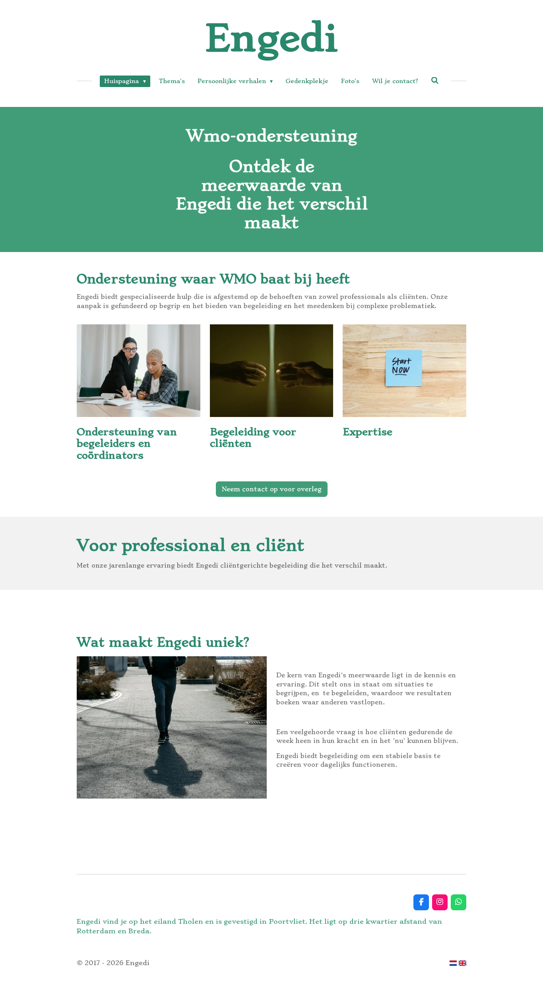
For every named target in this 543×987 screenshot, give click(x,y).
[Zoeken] (435, 81)
